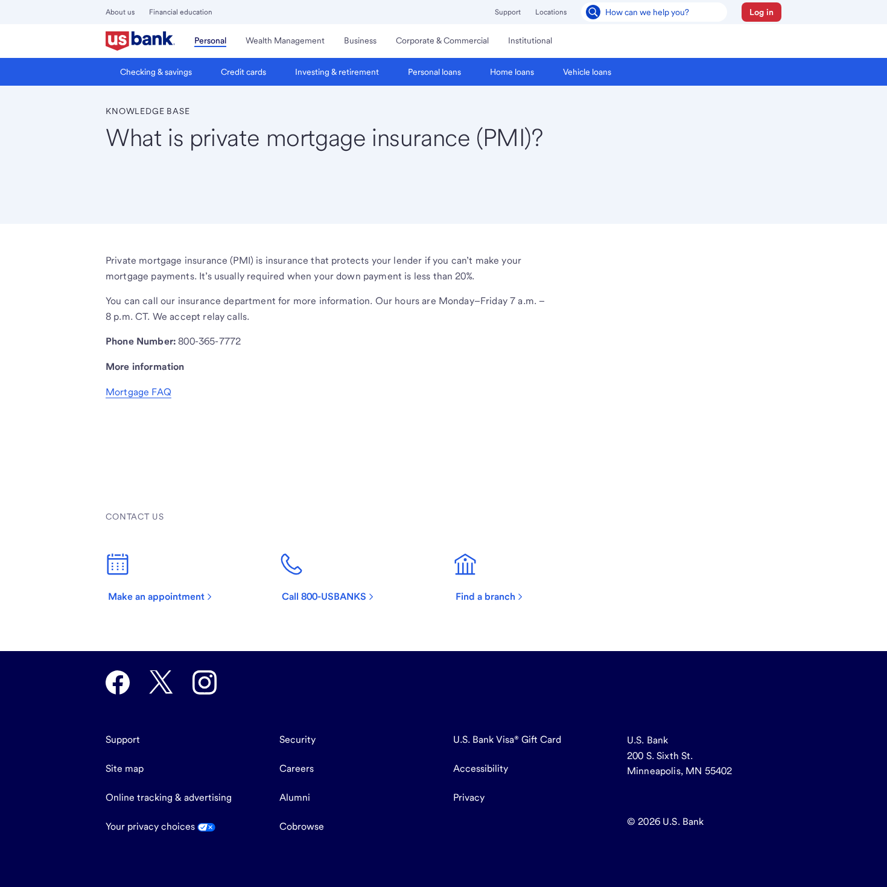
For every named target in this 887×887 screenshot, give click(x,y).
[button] (761, 12)
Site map (125, 768)
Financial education (180, 12)
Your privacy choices (151, 826)
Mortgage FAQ (138, 392)
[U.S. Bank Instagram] (204, 682)
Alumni (294, 797)
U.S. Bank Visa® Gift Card (507, 739)
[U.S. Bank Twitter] (161, 682)
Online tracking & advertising (169, 797)
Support (508, 12)
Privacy (469, 797)
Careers (296, 768)
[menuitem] (140, 41)
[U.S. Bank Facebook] (118, 682)
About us (120, 12)
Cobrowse (301, 826)
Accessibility (480, 768)
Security (297, 739)
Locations (551, 12)
